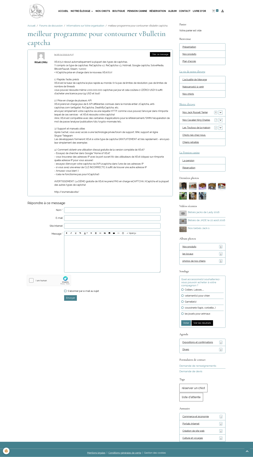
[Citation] (91, 233)
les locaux (202, 253)
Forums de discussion (51, 25)
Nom (58, 210)
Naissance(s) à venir (193, 86)
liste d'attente (191, 397)
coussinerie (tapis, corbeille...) (200, 307)
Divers (202, 349)
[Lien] (100, 233)
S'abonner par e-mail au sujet (83, 291)
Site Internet (56, 225)
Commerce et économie (202, 416)
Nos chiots (103, 11)
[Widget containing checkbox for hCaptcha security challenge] (49, 280)
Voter (186, 323)
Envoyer (70, 298)
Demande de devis (190, 371)
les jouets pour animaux (197, 313)
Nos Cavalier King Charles (196, 120)
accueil (63, 11)
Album (172, 11)
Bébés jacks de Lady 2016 (203, 212)
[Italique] (71, 233)
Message (56, 233)
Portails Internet (202, 423)
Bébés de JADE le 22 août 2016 (206, 220)
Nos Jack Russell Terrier (195, 112)
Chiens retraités (190, 142)
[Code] (118, 233)
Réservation (157, 11)
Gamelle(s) (190, 301)
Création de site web (202, 430)
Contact (184, 11)
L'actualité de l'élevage (194, 79)
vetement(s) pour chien (197, 295)
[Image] (109, 233)
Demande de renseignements (197, 365)
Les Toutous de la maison (196, 127)
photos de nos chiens (202, 261)
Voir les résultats (202, 323)
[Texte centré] (95, 233)
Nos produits (189, 54)
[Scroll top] (247, 451)
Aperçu (132, 233)
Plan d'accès (189, 61)
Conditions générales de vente (124, 452)
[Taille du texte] (80, 233)
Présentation (189, 47)
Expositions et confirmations (202, 342)
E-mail (59, 218)
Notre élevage (81, 11)
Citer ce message (160, 54)
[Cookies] (6, 451)
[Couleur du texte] (86, 233)
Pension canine (137, 11)
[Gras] (66, 233)
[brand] (37, 11)
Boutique (118, 11)
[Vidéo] (114, 233)
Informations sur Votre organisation (85, 25)
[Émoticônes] (123, 233)
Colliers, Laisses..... (194, 289)
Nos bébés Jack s (199, 228)
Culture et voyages (202, 438)
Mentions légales (96, 452)
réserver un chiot (193, 388)
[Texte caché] (104, 233)
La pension (188, 160)
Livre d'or (199, 11)
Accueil (31, 25)
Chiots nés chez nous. (194, 135)
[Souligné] (75, 233)
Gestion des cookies (155, 452)
